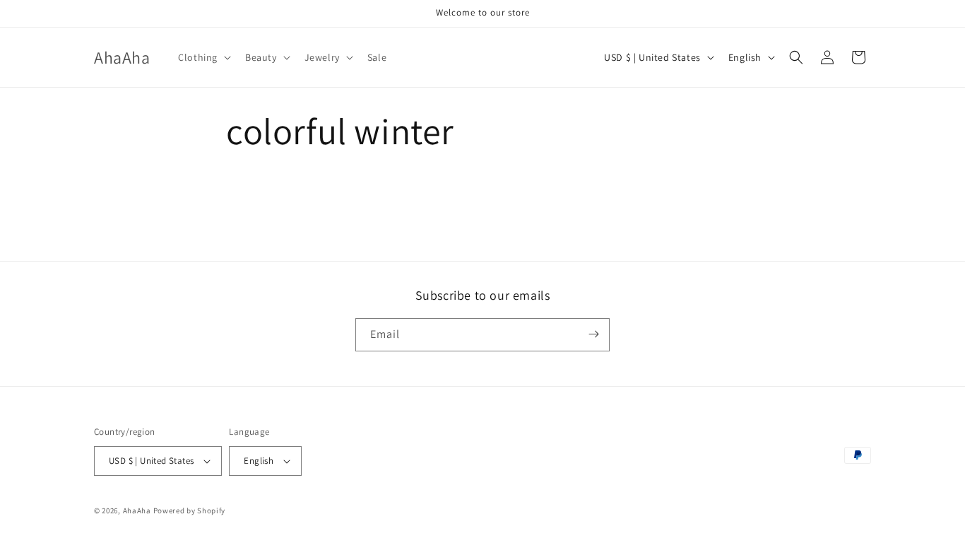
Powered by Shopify (189, 510)
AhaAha (137, 510)
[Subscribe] (593, 334)
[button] (203, 57)
